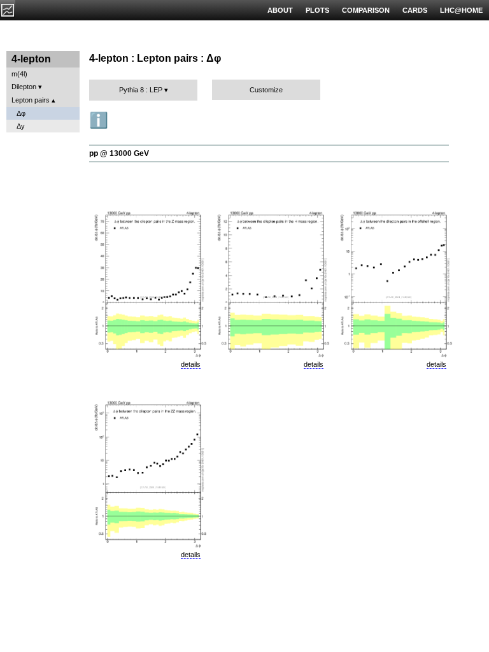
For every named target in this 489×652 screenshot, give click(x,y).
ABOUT (280, 10)
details (191, 364)
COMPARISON (366, 10)
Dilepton (23, 86)
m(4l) (19, 74)
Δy (21, 126)
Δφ (21, 113)
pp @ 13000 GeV (119, 153)
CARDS (414, 10)
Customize (266, 90)
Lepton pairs (30, 100)
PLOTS (317, 10)
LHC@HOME (461, 10)
